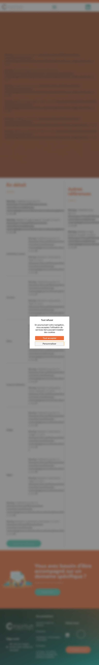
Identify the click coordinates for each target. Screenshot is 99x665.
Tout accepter (49, 338)
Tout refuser (47, 320)
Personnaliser (49, 343)
